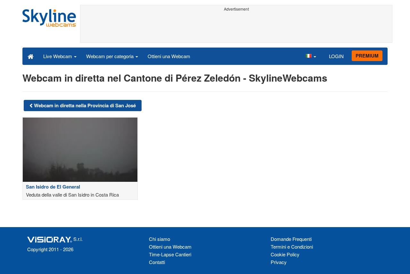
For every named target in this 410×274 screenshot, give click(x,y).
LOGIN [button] (336, 56)
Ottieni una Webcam (169, 56)
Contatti (157, 262)
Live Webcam (58, 56)
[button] (310, 56)
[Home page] (30, 56)
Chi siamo (159, 238)
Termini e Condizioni (292, 246)
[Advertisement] (236, 27)
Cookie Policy (285, 254)
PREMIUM (367, 55)
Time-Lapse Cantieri (170, 254)
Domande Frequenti (291, 238)
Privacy (279, 262)
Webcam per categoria (110, 56)
